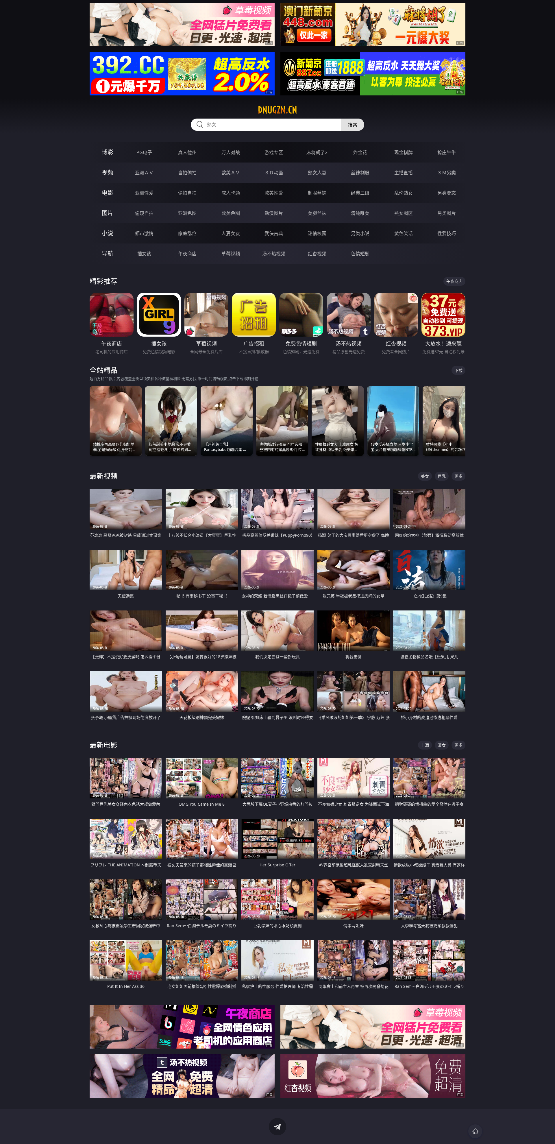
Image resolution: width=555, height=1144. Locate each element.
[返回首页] (475, 1131)
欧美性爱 (273, 193)
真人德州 (187, 152)
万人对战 (230, 152)
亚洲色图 (187, 213)
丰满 (425, 745)
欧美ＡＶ (230, 172)
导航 (107, 253)
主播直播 (403, 172)
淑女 (442, 745)
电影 (107, 193)
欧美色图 (230, 213)
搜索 (352, 124)
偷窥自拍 (144, 213)
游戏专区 (273, 152)
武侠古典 (273, 233)
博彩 (107, 152)
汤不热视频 (273, 253)
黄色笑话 (403, 233)
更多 (458, 476)
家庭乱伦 (187, 233)
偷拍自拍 (187, 193)
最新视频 (103, 476)
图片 (107, 213)
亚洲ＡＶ (144, 172)
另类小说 (360, 233)
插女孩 (144, 253)
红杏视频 (317, 253)
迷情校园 (317, 233)
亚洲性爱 (144, 193)
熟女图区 (403, 213)
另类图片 (446, 213)
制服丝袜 (317, 193)
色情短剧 (360, 253)
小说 (107, 233)
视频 (107, 172)
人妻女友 (230, 233)
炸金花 (360, 152)
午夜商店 (187, 253)
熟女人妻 (317, 172)
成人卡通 (230, 193)
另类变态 (446, 193)
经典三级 (360, 193)
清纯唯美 (360, 213)
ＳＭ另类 (446, 172)
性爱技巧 (446, 233)
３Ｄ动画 (273, 172)
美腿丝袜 (317, 213)
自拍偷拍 (187, 172)
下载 (458, 370)
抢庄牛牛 (446, 152)
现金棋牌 (403, 152)
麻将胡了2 (317, 152)
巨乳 (442, 476)
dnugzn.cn (277, 110)
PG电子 (144, 152)
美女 (425, 476)
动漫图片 (273, 213)
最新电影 (103, 745)
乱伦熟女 (403, 193)
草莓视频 (230, 253)
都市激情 (144, 233)
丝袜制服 (360, 172)
